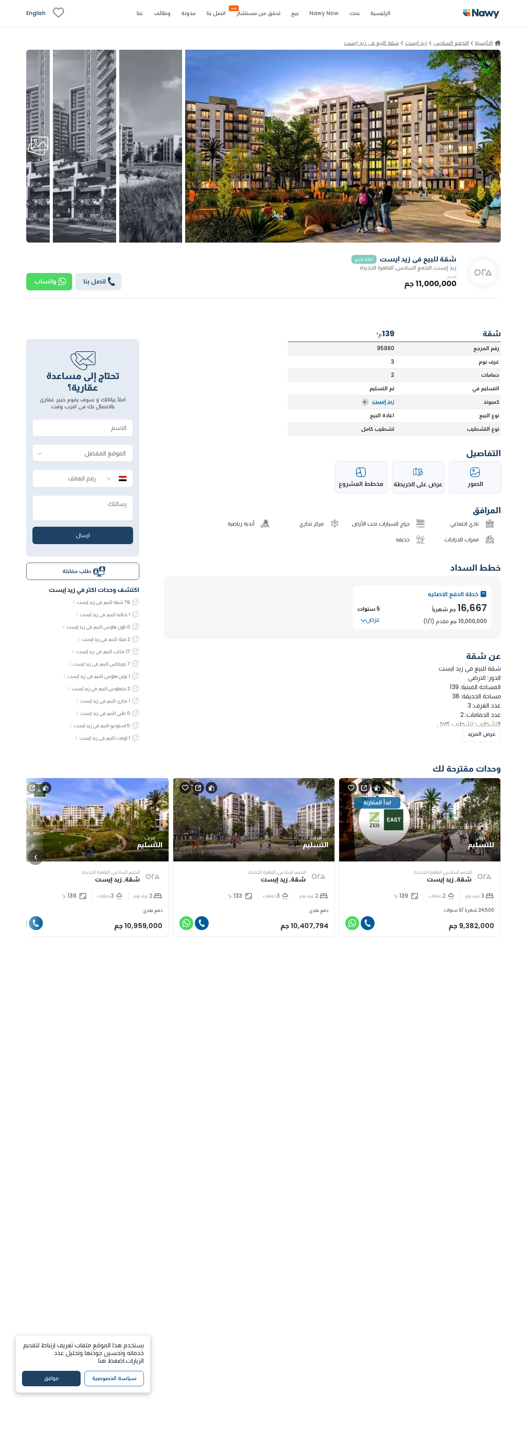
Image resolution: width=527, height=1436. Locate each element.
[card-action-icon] (377, 788)
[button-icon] (368, 923)
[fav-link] (58, 13)
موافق (51, 1378)
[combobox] (90, 453)
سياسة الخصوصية (114, 1378)
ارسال (83, 535)
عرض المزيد (482, 734)
